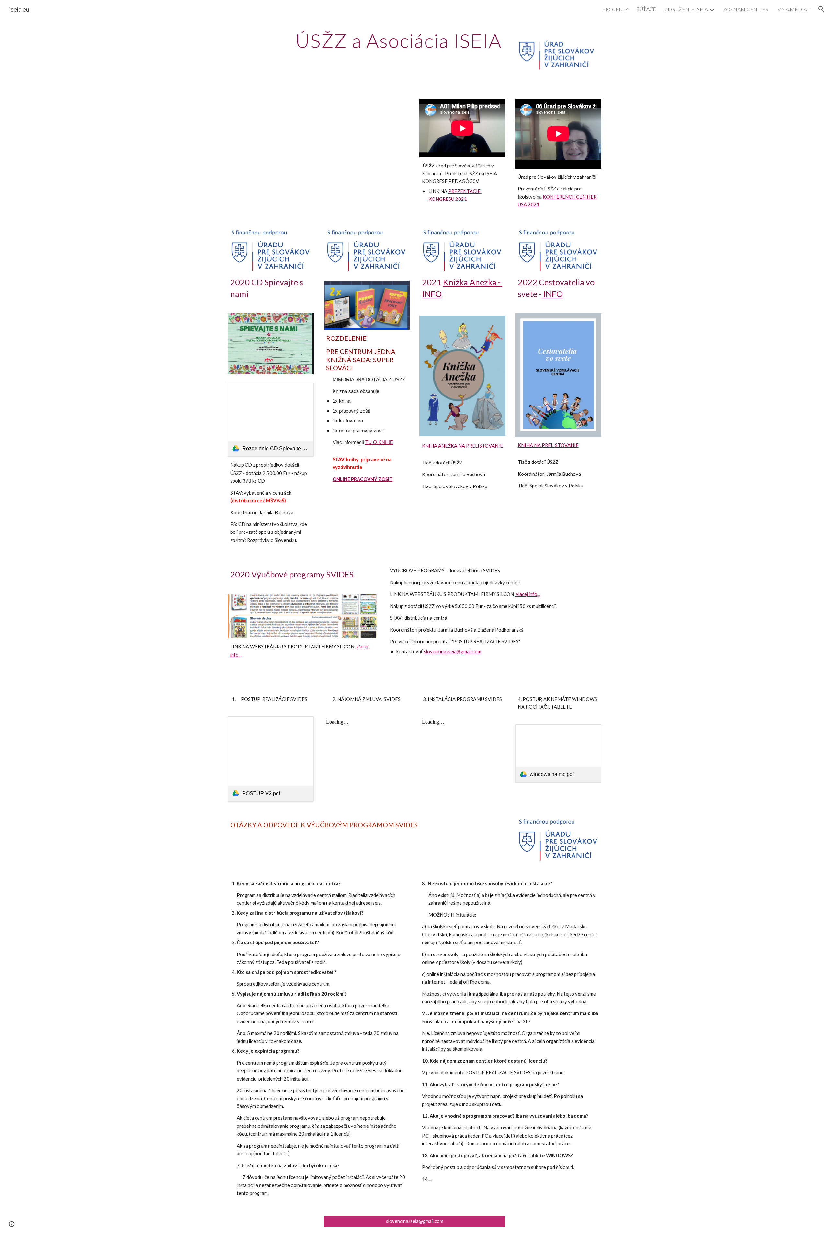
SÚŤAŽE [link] (646, 9)
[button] (821, 9)
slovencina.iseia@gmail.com (452, 651)
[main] (398, 40)
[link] (271, 420)
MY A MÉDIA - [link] (793, 9)
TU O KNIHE (379, 442)
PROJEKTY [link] (615, 9)
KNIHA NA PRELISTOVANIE (548, 445)
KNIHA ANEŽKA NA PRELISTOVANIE (462, 446)
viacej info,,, (527, 594)
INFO (552, 294)
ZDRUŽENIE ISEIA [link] (686, 9)
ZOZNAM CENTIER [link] (745, 9)
